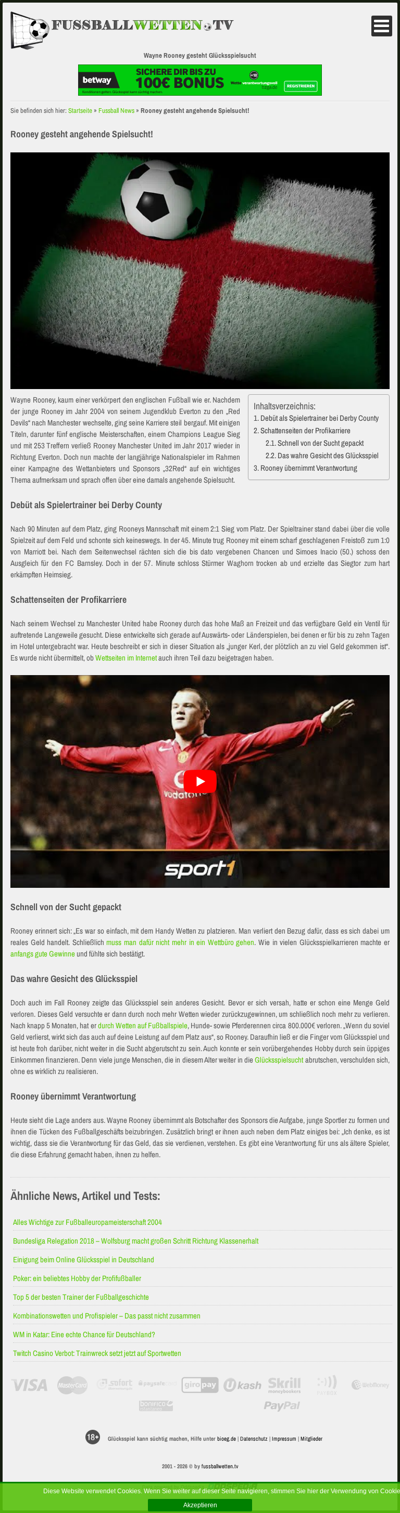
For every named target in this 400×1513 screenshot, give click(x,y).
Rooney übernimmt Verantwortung (308, 467)
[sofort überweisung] (115, 1385)
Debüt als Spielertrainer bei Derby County (319, 417)
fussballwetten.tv (220, 1466)
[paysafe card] (158, 1385)
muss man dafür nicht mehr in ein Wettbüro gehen (180, 942)
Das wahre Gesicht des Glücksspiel (328, 455)
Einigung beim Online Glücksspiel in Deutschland (83, 1259)
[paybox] (328, 1385)
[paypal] (282, 1405)
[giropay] (200, 1385)
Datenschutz (254, 1438)
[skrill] (285, 1385)
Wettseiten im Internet (126, 657)
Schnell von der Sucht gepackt (321, 442)
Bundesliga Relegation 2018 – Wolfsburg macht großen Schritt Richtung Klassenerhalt (135, 1240)
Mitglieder (311, 1438)
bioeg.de (226, 1438)
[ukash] (242, 1385)
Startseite (80, 110)
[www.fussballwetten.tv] (130, 30)
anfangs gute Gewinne (42, 953)
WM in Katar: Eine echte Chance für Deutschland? (84, 1334)
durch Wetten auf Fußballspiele (143, 1025)
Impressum (284, 1438)
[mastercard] (72, 1385)
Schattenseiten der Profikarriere (305, 430)
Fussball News (116, 110)
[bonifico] (156, 1405)
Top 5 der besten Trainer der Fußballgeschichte (81, 1296)
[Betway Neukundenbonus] (200, 92)
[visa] (29, 1385)
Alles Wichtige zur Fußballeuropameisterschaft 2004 (87, 1222)
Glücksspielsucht (279, 1059)
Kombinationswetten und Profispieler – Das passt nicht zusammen (107, 1315)
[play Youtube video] (200, 781)
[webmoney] (371, 1385)
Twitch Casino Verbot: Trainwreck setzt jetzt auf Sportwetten (97, 1353)
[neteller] (29, 1405)
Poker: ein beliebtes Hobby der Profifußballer (77, 1278)
